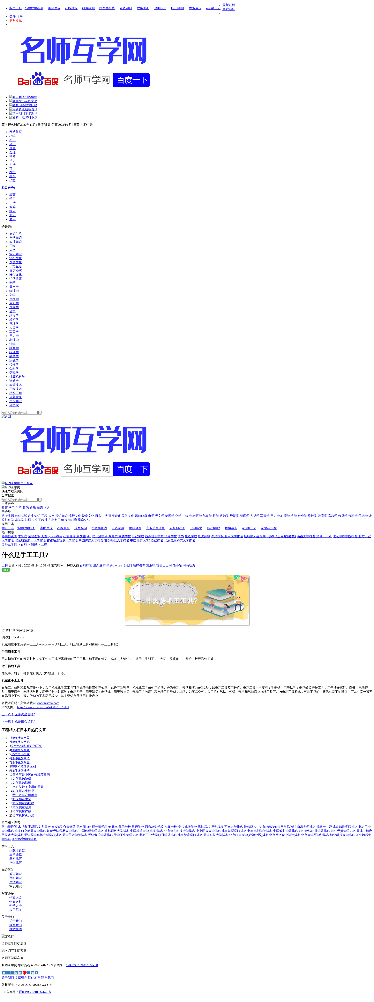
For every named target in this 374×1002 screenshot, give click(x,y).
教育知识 (15, 874)
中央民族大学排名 (208, 831)
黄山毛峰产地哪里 (24, 795)
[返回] (6, 416)
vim (88, 536)
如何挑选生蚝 (21, 799)
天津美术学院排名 (74, 835)
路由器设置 (9, 536)
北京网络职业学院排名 (284, 835)
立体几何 (15, 862)
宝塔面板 (34, 536)
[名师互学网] (83, 480)
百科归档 (86, 565)
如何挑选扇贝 (21, 807)
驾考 (12, 156)
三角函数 (15, 854)
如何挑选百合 (20, 750)
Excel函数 (177, 8)
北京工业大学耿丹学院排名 (158, 835)
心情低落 (69, 536)
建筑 (12, 176)
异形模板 (217, 536)
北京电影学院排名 (259, 831)
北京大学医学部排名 (315, 835)
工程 (44, 544)
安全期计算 (177, 528)
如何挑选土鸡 (20, 742)
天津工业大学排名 (126, 835)
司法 (12, 164)
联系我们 (15, 925)
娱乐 (33, 507)
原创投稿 (15, 20)
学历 (12, 160)
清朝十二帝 (324, 536)
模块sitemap (114, 565)
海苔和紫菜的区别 (23, 766)
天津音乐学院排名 (100, 835)
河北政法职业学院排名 (314, 831)
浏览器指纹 (269, 528)
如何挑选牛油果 (23, 791)
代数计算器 (17, 850)
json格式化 (213, 8)
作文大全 (15, 897)
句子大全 (15, 905)
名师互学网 (9, 544)
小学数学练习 (34, 8)
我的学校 (124, 536)
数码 (26, 507)
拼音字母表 (107, 8)
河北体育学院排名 (24, 839)
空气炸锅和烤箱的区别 (26, 746)
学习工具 (8, 528)
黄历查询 (143, 8)
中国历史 (160, 8)
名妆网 (127, 565)
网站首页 (15, 131)
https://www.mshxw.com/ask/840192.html (43, 707)
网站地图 (15, 929)
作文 (12, 180)
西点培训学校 (154, 536)
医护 (12, 172)
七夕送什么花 (20, 754)
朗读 (6, 569)
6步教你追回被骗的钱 (281, 536)
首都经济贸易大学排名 (62, 540)
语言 (12, 148)
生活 (19, 507)
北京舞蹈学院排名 (234, 831)
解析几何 (15, 858)
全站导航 (228, 9)
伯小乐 (177, 565)
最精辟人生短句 (255, 536)
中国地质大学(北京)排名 (146, 540)
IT (10, 168)
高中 (12, 144)
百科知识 (15, 878)
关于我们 (15, 921)
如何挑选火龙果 (23, 815)
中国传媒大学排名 (91, 540)
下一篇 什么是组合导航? (18, 721)
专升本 (113, 536)
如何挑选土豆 (20, 737)
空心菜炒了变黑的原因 (28, 787)
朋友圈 (81, 536)
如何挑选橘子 (20, 770)
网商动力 (189, 565)
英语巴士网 (164, 565)
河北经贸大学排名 (343, 831)
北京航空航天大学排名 (30, 540)
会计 (12, 152)
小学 (12, 136)
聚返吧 (150, 565)
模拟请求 (195, 8)
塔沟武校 (204, 536)
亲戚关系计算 (155, 528)
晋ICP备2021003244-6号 (82, 965)
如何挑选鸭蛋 (21, 778)
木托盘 (22, 536)
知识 (40, 507)
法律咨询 (139, 565)
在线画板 (71, 8)
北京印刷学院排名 (345, 536)
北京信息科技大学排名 (179, 540)
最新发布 (99, 565)
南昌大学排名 (306, 536)
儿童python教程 (51, 536)
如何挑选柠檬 (21, 811)
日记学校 (138, 536)
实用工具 (15, 8)
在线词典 (126, 8)
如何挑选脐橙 (21, 782)
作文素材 (15, 901)
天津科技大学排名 (215, 835)
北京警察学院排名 (190, 835)
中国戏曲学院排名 (285, 831)
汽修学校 (170, 536)
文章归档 (21, 977)
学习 (12, 507)
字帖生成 (54, 8)
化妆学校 (191, 536)
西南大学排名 (233, 536)
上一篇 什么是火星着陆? (18, 714)
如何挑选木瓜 (20, 758)
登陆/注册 (16, 16)
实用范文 (15, 909)
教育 (5, 507)
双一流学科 (100, 536)
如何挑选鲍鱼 (20, 762)
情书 (181, 536)
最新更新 (228, 5)
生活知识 (15, 882)
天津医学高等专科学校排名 (43, 835)
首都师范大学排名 (116, 540)
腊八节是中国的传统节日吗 (31, 774)
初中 (12, 140)
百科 (24, 544)
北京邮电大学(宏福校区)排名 (248, 835)
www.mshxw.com (48, 703)
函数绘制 (88, 8)
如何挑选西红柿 (23, 803)
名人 (47, 507)
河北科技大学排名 (342, 835)
